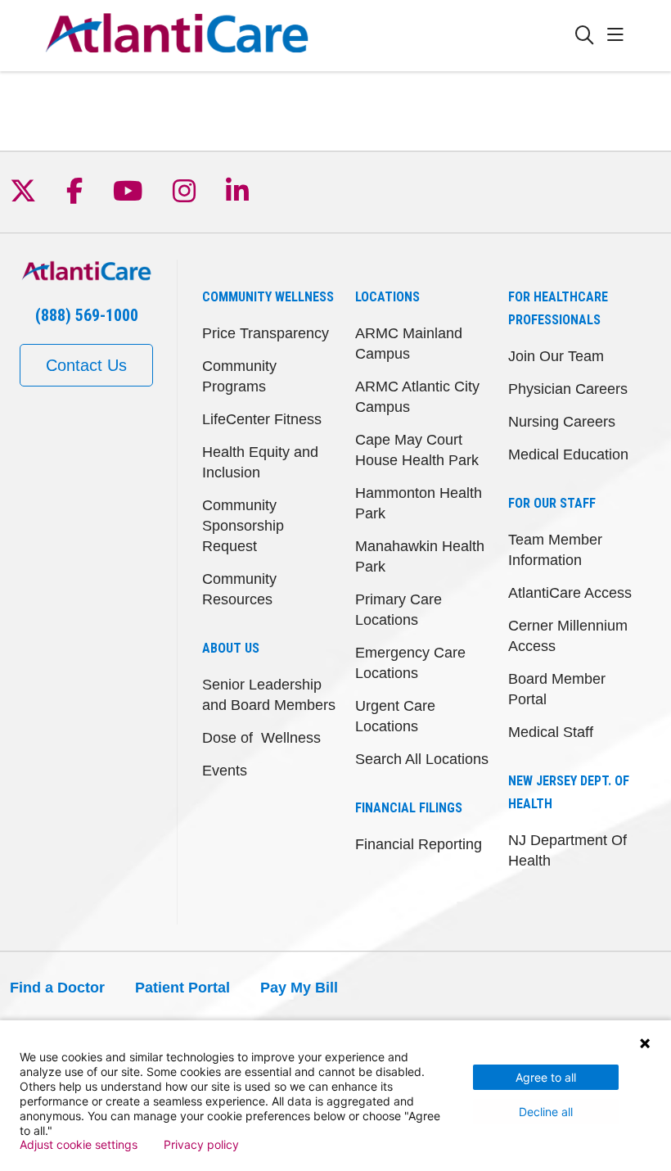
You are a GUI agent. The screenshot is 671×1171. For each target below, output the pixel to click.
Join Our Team (556, 356)
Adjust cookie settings (78, 1144)
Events (224, 770)
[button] (618, 35)
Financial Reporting (418, 844)
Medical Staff (550, 732)
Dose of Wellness (261, 738)
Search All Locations (422, 759)
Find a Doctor (57, 987)
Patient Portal (182, 987)
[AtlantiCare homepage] (177, 35)
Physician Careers (568, 389)
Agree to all (546, 1077)
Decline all (546, 1112)
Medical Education (568, 454)
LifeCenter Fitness (262, 419)
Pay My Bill (299, 987)
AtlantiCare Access (570, 593)
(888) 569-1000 (86, 315)
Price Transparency (265, 333)
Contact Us (86, 365)
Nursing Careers (561, 422)
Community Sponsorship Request (243, 525)
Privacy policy (201, 1144)
